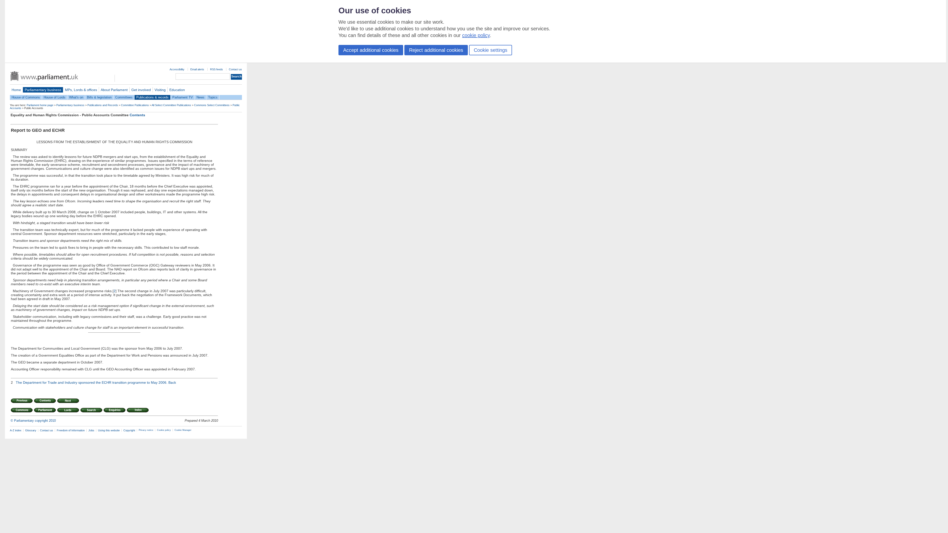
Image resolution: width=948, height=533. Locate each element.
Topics (212, 97)
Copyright (129, 430)
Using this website (109, 430)
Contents (137, 115)
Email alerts (197, 69)
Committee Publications (135, 105)
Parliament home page (40, 105)
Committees (124, 97)
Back (172, 382)
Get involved (141, 90)
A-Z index (15, 430)
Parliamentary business (43, 90)
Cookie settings (490, 50)
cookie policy (476, 35)
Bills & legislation (99, 97)
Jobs (91, 430)
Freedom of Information (71, 430)
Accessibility (177, 69)
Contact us (235, 69)
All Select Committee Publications (171, 105)
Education (177, 90)
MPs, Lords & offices (81, 90)
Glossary (30, 430)
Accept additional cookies (370, 50)
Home (16, 90)
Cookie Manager (183, 430)
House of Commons (26, 97)
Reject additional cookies (436, 50)
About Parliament (114, 90)
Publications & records (152, 97)
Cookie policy (164, 430)
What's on (76, 97)
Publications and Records (102, 105)
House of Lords (54, 97)
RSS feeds (216, 69)
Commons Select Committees (212, 105)
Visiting (160, 90)
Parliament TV (182, 97)
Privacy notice (146, 430)
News (200, 97)
